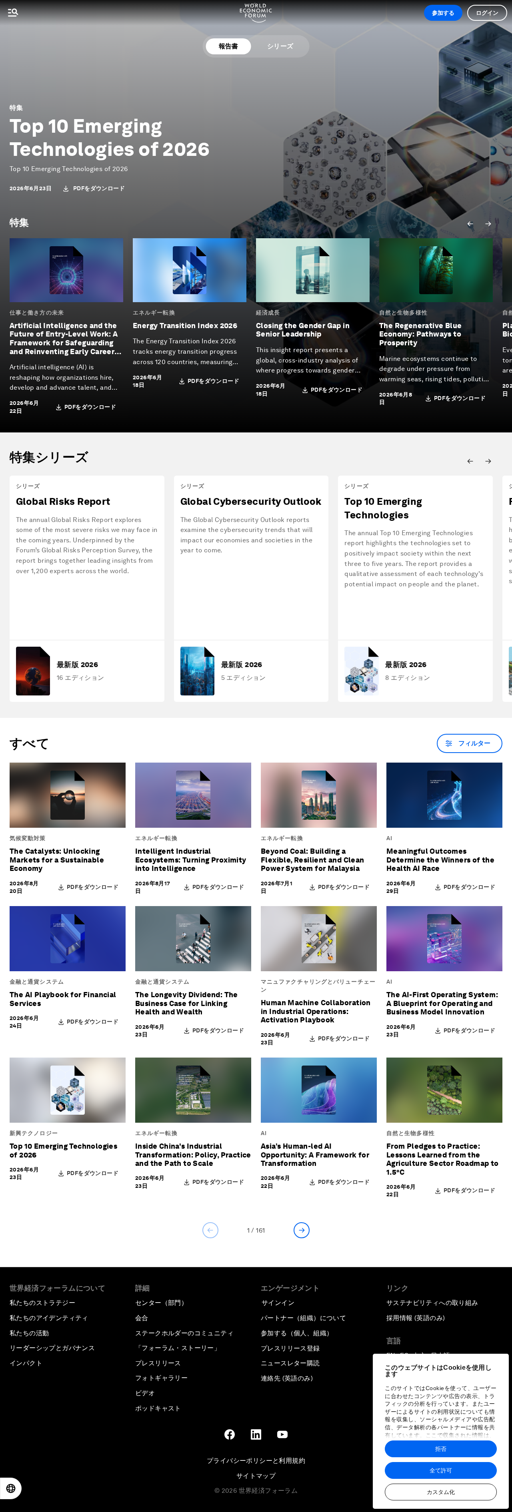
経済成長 (268, 312)
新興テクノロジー (34, 1133)
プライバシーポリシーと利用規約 (256, 1460)
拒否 (440, 1449)
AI (389, 838)
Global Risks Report (63, 501)
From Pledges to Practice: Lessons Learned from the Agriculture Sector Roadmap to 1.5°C (442, 1159)
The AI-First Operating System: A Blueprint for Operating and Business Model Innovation (442, 1003)
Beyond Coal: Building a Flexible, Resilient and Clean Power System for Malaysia (312, 860)
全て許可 (441, 1470)
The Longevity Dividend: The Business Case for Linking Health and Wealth (186, 1003)
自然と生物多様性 (403, 312)
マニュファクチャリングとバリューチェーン (318, 985)
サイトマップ (256, 1476)
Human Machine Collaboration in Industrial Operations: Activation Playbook (316, 1011)
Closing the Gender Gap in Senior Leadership (303, 330)
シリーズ (280, 46)
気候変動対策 (28, 838)
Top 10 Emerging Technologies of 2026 (110, 137)
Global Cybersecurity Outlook (251, 501)
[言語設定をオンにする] (10, 1488)
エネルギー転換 (154, 312)
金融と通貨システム (37, 981)
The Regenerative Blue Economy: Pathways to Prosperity (420, 334)
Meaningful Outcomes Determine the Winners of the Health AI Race (440, 860)
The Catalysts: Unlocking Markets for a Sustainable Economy (57, 860)
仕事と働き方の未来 (37, 312)
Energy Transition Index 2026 (185, 325)
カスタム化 (441, 1492)
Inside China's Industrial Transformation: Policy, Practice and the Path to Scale (193, 1154)
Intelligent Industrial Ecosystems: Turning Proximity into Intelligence (190, 860)
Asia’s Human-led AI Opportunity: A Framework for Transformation (315, 1154)
